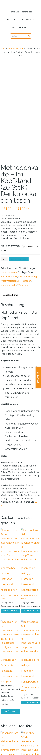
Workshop (25, 303)
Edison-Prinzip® (10, 291)
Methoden (28, 299)
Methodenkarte (9, 303)
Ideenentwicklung (11, 295)
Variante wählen (10, 630)
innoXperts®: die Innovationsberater (20, 3)
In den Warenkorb (18, 273)
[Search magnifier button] (29, 35)
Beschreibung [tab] (11, 314)
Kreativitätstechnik (11, 299)
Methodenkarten (15, 48)
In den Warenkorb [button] (10, 730)
